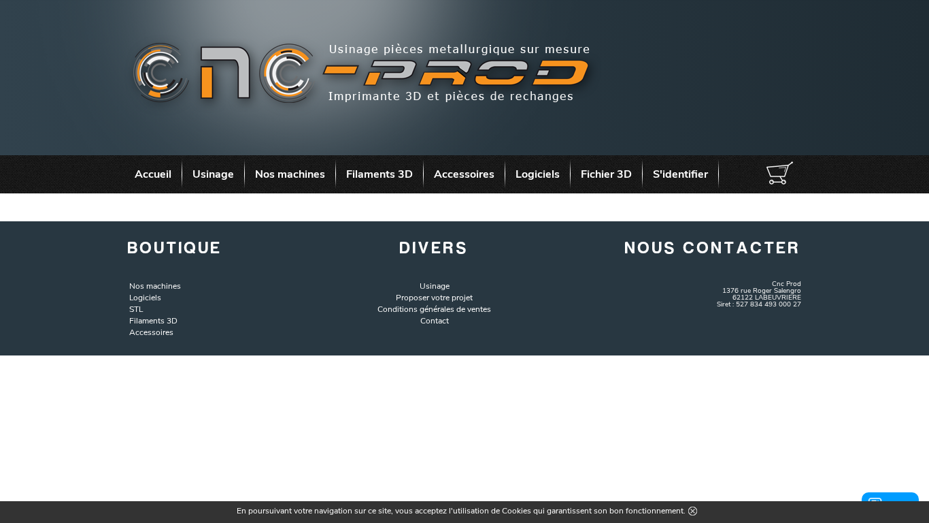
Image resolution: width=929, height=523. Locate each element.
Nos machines (290, 174)
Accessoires (464, 174)
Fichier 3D (606, 174)
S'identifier (680, 174)
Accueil (153, 174)
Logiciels (538, 174)
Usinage (213, 174)
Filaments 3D (379, 174)
